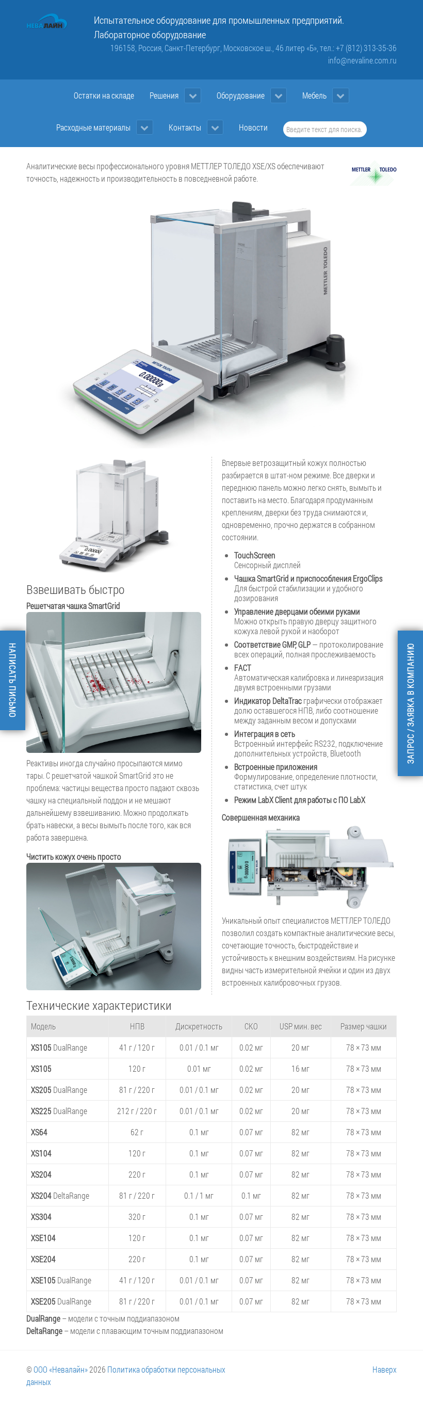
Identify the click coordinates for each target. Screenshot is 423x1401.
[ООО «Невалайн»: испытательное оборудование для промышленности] (47, 21)
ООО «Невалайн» (61, 1369)
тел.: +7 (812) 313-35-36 (358, 47)
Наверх (384, 1369)
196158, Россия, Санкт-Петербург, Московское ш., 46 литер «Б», (215, 47)
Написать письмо (12, 680)
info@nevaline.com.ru (362, 60)
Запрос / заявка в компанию (410, 703)
